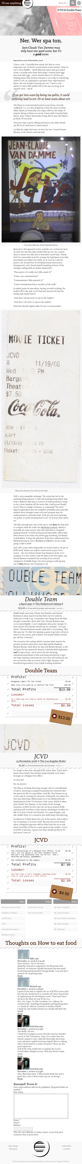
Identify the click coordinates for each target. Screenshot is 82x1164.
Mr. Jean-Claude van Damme (64, 918)
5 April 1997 (25, 603)
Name (17, 1120)
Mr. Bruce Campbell (61, 907)
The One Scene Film (35, 913)
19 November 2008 (26, 761)
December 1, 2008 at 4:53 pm (30, 1071)
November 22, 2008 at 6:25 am (31, 961)
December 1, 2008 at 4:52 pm (30, 1029)
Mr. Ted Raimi (59, 929)
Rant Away (18, 1092)
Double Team (41, 599)
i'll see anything (11, 3)
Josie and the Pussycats (10, 929)
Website (17, 1125)
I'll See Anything (19, 1161)
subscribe (66, 1145)
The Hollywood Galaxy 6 (49, 603)
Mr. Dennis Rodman (61, 913)
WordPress (40, 1161)
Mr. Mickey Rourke (61, 924)
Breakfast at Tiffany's (9, 913)
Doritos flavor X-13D (35, 907)
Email (17, 1122)
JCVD (41, 756)
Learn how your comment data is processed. (38, 1133)
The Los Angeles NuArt (53, 761)
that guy (13, 1148)
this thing (13, 1145)
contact (66, 1148)
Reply (20, 976)
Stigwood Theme (63, 1161)
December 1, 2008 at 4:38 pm (30, 989)
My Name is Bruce (49, 527)
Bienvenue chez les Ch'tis (11, 907)
